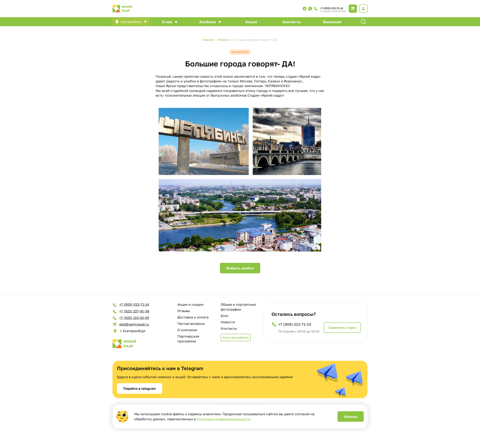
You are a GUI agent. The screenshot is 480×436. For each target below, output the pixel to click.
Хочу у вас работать (236, 337)
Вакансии (332, 21)
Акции (251, 21)
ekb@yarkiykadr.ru (134, 324)
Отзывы (183, 311)
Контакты (292, 21)
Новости (228, 322)
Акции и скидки (190, 304)
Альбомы (207, 21)
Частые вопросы (191, 323)
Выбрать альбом (240, 268)
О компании (187, 330)
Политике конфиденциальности (223, 419)
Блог (225, 316)
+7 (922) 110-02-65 (134, 318)
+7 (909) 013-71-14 (331, 8)
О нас (167, 21)
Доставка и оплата (192, 317)
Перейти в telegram (139, 388)
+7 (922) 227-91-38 (134, 311)
